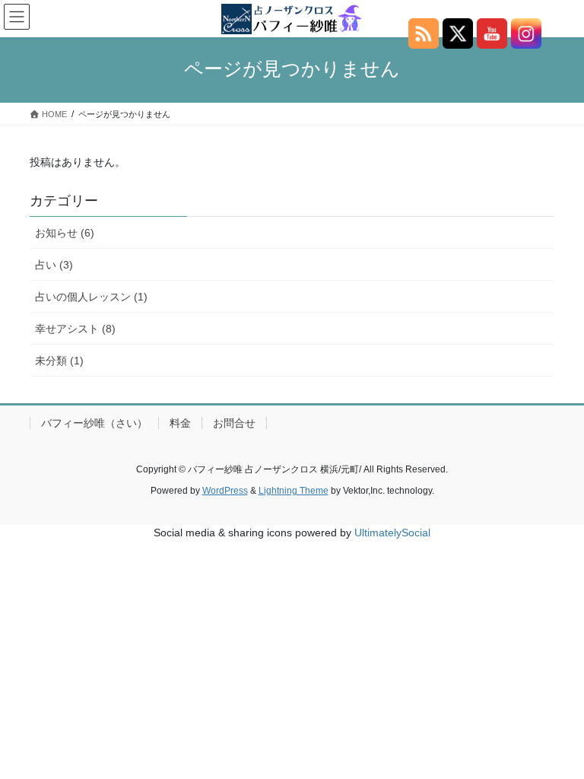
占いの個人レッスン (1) (91, 297)
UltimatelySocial (392, 532)
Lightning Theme (293, 490)
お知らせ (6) (64, 233)
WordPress (225, 490)
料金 (180, 423)
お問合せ (234, 423)
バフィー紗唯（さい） (94, 423)
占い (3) (54, 265)
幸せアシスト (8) (75, 329)
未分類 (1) (59, 361)
